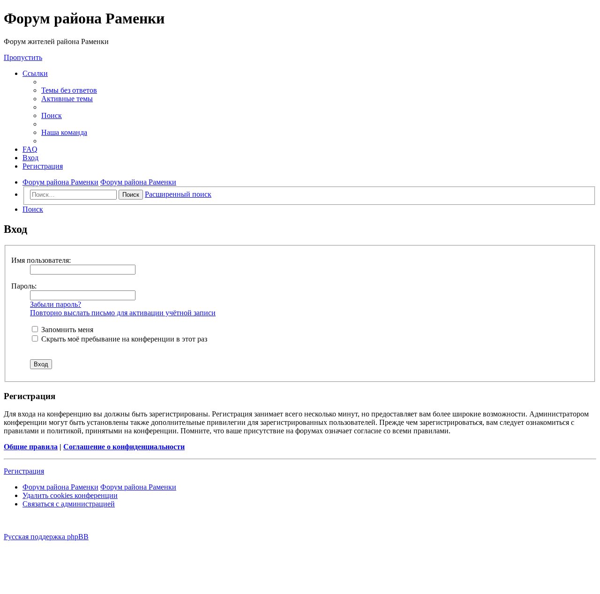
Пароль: (24, 286)
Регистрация (24, 471)
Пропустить (23, 57)
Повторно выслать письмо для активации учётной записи (123, 313)
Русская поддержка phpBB (46, 537)
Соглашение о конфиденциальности (124, 447)
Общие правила (31, 447)
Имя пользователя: (41, 260)
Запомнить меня (66, 330)
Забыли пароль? (55, 304)
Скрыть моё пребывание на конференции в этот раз (123, 339)
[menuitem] (69, 90)
